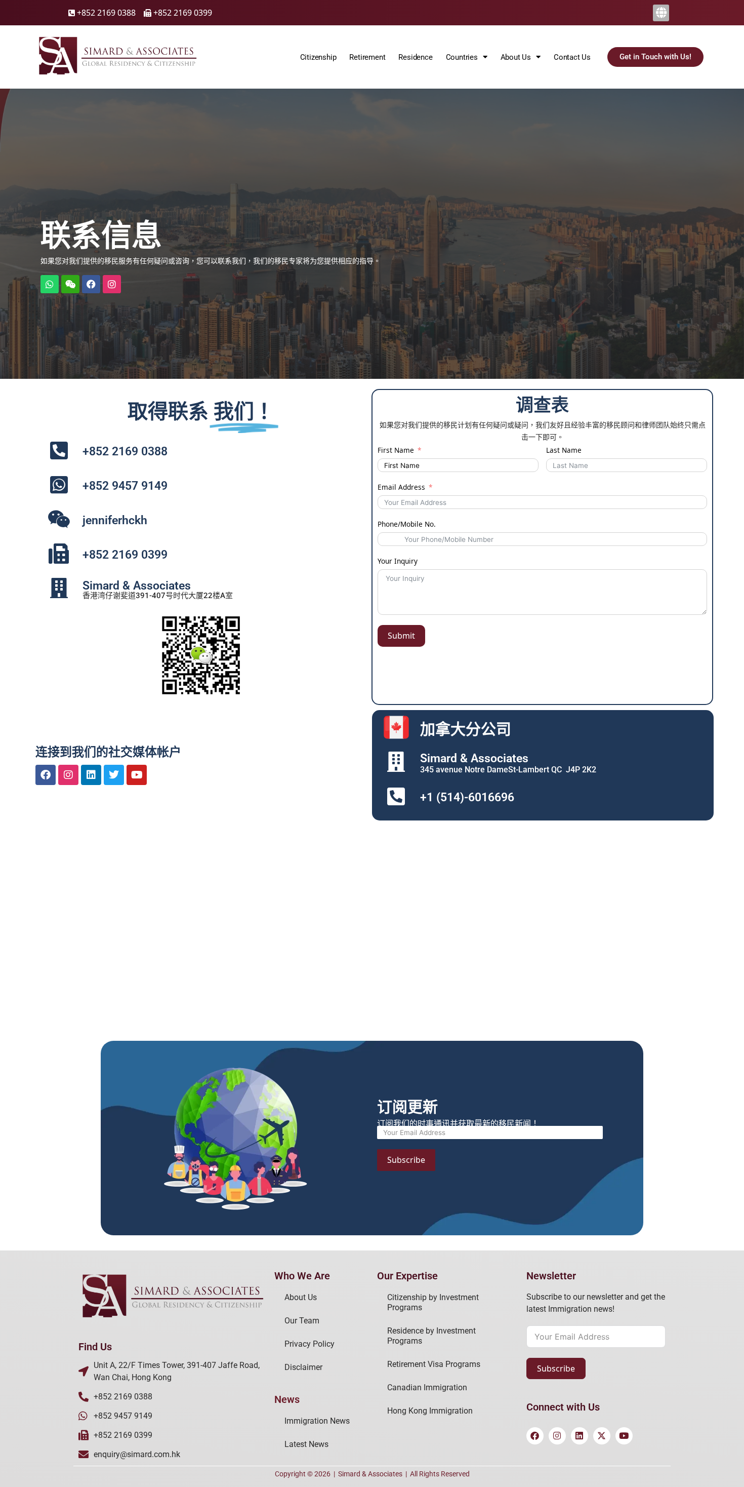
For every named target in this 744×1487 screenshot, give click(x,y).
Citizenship (318, 57)
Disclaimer (303, 1367)
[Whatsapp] (49, 284)
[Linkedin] (91, 775)
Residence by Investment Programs (431, 1336)
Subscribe (406, 1159)
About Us (300, 1297)
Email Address (401, 487)
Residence (415, 57)
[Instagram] (68, 775)
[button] (661, 13)
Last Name (564, 450)
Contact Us (572, 57)
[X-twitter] (601, 1435)
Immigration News (317, 1421)
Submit (401, 635)
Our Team (301, 1320)
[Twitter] (114, 775)
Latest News (306, 1444)
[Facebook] (91, 284)
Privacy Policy (309, 1344)
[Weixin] (70, 284)
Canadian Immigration (427, 1387)
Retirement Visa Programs (433, 1364)
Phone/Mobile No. (407, 524)
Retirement (367, 57)
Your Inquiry (398, 561)
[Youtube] (137, 775)
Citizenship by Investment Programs (433, 1302)
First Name (396, 450)
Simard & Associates (370, 1474)
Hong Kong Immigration (430, 1411)
